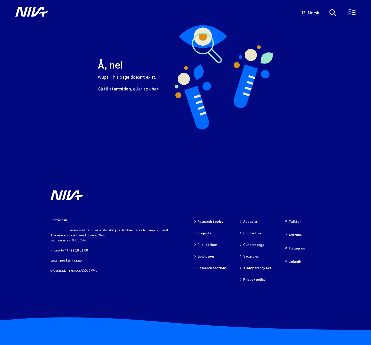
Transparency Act (257, 268)
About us (250, 221)
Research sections (212, 268)
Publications (208, 244)
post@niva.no (71, 260)
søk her (150, 88)
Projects (204, 233)
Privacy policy (254, 279)
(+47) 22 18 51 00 (74, 250)
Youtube (295, 235)
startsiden (120, 88)
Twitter (295, 221)
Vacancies (251, 256)
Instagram (297, 248)
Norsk (313, 12)
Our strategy (253, 244)
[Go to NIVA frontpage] (153, 12)
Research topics (210, 221)
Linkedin (295, 261)
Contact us (252, 233)
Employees (206, 256)
